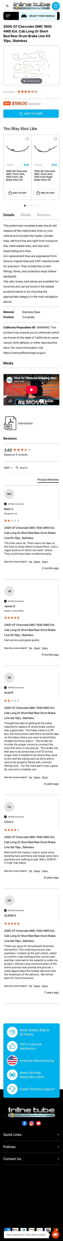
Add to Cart (20, 193)
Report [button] (37, 561)
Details (8, 215)
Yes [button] (30, 561)
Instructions (25, 423)
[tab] (48, 480)
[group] (31, 450)
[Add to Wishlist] (27, 139)
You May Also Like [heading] (20, 128)
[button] (27, 92)
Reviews (44, 215)
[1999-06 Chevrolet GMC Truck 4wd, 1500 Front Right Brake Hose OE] (45, 148)
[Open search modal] (7, 6)
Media (26, 215)
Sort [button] (7, 467)
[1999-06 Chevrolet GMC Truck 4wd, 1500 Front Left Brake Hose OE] (17, 148)
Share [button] (45, 561)
